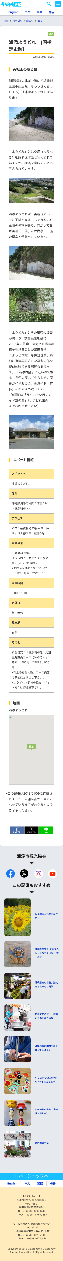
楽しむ (30, 20)
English (13, 12)
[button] (31, 747)
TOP (6, 20)
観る (40, 20)
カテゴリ (17, 20)
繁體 (40, 12)
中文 (27, 12)
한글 (52, 12)
